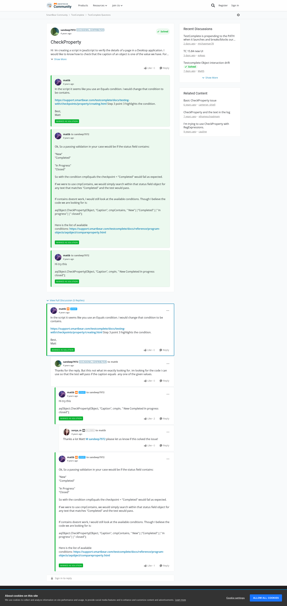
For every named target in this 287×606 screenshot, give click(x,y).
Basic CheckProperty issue (200, 100)
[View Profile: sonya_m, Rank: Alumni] (66, 432)
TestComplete (77, 14)
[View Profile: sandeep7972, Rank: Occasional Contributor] (55, 32)
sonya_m (76, 430)
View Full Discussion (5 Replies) (67, 300)
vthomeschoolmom (209, 116)
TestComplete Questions (99, 14)
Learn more (180, 600)
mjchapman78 (206, 43)
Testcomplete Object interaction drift (207, 63)
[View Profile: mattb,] (58, 82)
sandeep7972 (68, 30)
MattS (201, 71)
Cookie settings (235, 598)
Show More (60, 59)
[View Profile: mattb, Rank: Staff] (53, 310)
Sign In (235, 5)
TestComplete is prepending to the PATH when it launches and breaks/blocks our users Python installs (209, 37)
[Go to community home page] (59, 5)
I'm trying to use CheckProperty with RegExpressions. (206, 125)
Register (223, 5)
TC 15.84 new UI (193, 51)
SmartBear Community (57, 14)
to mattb (113, 361)
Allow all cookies (266, 598)
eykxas (201, 55)
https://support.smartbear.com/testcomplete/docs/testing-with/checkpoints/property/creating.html (92, 102)
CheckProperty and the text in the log (207, 112)
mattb (66, 80)
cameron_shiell (207, 104)
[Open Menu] (238, 15)
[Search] (213, 5)
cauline (203, 131)
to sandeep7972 (80, 134)
